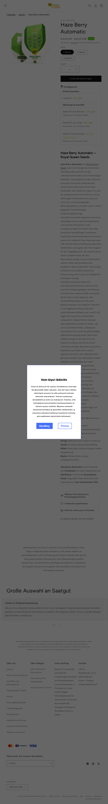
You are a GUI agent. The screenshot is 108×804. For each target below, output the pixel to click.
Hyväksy (44, 425)
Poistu (65, 425)
